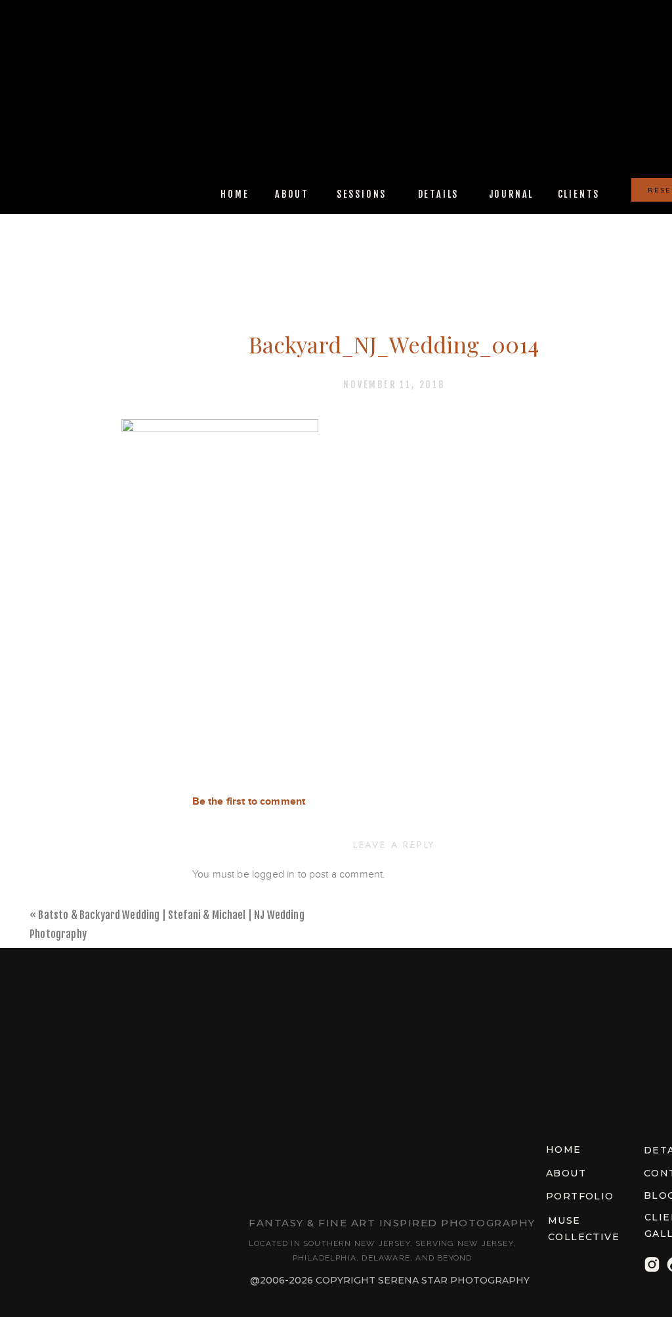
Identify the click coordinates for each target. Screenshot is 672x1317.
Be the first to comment (249, 802)
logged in (273, 874)
